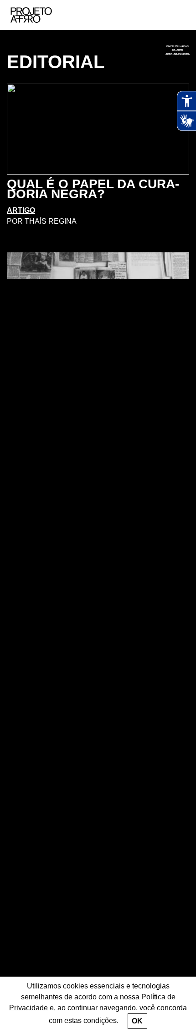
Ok (137, 1021)
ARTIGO (21, 210)
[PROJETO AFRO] (45, 15)
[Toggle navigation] (179, 15)
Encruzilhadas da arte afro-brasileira (177, 50)
